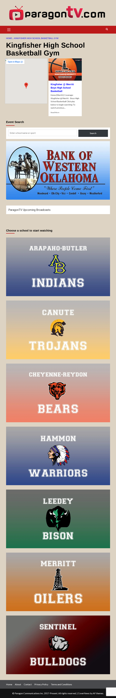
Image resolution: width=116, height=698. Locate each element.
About (18, 684)
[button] (9, 29)
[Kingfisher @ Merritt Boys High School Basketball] (65, 69)
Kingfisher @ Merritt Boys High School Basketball (62, 88)
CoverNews (84, 693)
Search (93, 133)
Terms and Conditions (61, 684)
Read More (55, 112)
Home (9, 684)
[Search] (107, 29)
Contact (28, 684)
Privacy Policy (41, 684)
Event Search (15, 122)
